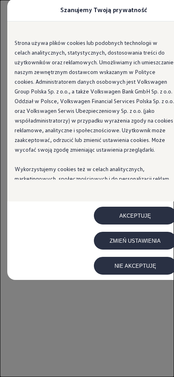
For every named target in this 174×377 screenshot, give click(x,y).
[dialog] (87, 188)
